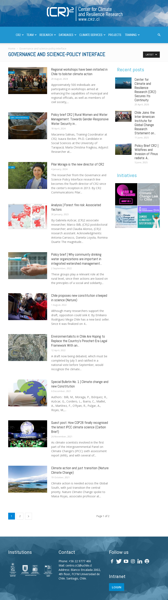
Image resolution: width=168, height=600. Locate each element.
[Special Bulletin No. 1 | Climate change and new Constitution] (27, 392)
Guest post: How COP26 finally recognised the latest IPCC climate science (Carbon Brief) (79, 427)
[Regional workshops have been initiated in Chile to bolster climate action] (27, 80)
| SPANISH (98, 51)
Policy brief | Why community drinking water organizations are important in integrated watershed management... (76, 259)
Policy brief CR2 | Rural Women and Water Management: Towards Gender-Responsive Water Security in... (80, 119)
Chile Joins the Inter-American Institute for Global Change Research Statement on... (145, 122)
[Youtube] (126, 561)
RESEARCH (46, 35)
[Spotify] (147, 561)
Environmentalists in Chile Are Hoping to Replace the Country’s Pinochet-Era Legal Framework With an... (79, 341)
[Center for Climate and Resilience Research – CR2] (84, 13)
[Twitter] (119, 561)
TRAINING (131, 35)
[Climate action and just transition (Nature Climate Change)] (27, 479)
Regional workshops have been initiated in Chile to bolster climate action (79, 71)
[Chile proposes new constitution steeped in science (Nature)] (27, 306)
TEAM (30, 35)
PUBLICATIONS (25, 51)
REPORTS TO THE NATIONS (73, 51)
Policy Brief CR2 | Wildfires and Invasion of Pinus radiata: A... (146, 151)
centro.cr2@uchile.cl (79, 565)
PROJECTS (114, 35)
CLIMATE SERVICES (90, 35)
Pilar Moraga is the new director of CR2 (77, 164)
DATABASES (66, 35)
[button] (159, 35)
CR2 (18, 35)
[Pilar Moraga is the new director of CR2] (27, 175)
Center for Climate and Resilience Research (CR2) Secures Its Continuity (145, 89)
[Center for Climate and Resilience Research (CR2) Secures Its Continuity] (123, 83)
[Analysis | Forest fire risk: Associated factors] (27, 216)
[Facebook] (112, 561)
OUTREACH (44, 51)
